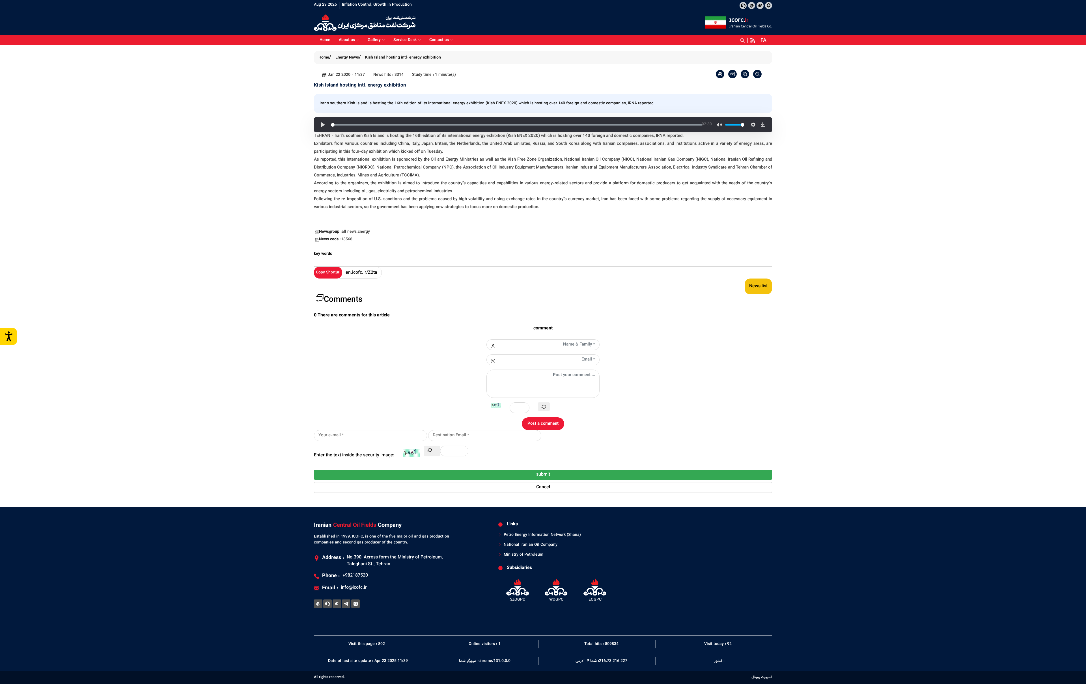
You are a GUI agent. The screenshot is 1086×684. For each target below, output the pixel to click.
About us (347, 40)
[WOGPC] (556, 590)
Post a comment (543, 423)
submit (543, 474)
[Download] (762, 124)
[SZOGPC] (517, 590)
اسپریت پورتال (761, 677)
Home (325, 40)
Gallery (374, 40)
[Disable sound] (719, 124)
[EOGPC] (595, 590)
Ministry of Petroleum (523, 555)
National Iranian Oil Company (530, 545)
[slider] (517, 125)
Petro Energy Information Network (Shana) (542, 535)
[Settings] (753, 124)
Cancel (543, 487)
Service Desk (405, 40)
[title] (743, 5)
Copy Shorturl (328, 272)
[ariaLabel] (720, 74)
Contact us (439, 40)
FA (763, 41)
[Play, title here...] (322, 124)
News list (758, 286)
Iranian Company (358, 525)
